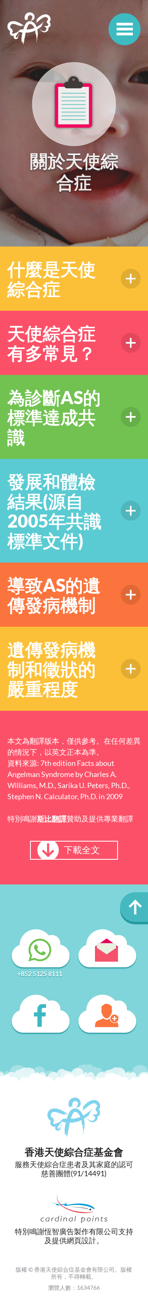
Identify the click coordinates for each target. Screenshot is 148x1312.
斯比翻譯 (52, 818)
